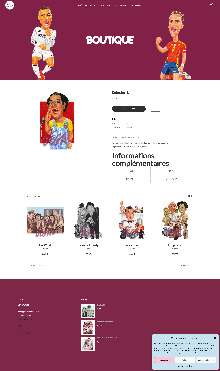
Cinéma (129, 127)
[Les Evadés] (89, 311)
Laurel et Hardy (88, 245)
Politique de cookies (185, 366)
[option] (45, 228)
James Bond (131, 245)
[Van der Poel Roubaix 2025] (89, 344)
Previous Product (37, 265)
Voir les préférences (206, 360)
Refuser (185, 360)
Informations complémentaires (126, 138)
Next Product (184, 265)
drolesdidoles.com (25, 319)
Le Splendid (175, 245)
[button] (215, 338)
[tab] (152, 138)
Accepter (164, 360)
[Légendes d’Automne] (89, 327)
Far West (45, 245)
